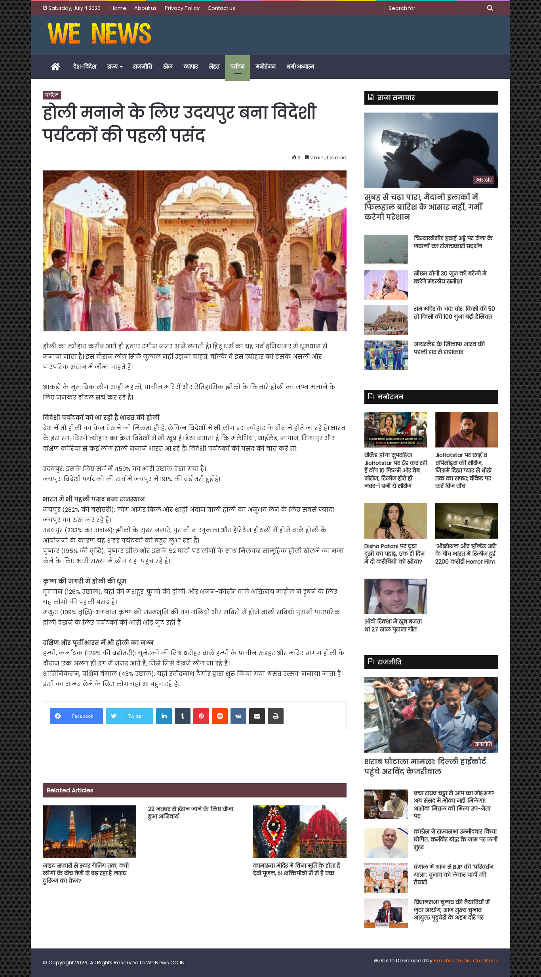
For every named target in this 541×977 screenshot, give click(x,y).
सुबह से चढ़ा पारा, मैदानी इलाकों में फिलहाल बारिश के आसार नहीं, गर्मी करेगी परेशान (423, 207)
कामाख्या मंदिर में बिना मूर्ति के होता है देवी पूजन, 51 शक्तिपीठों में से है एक (296, 869)
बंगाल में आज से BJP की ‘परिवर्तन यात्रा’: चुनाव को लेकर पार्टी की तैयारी (453, 874)
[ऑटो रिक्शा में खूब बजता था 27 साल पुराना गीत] (395, 596)
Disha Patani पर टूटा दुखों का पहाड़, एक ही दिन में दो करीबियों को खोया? (394, 554)
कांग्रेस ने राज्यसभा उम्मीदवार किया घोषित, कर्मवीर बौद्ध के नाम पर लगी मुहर (455, 839)
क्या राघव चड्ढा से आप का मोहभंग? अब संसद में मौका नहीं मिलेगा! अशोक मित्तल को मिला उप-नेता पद (454, 804)
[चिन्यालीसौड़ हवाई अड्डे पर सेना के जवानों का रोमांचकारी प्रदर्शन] (386, 249)
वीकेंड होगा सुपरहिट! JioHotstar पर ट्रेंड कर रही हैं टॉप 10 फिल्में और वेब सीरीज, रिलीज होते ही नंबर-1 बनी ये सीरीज (395, 470)
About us (145, 8)
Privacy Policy (182, 8)
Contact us (221, 8)
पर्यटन (237, 67)
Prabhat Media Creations (466, 960)
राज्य (112, 67)
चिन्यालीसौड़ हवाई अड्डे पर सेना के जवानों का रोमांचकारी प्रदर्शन (453, 242)
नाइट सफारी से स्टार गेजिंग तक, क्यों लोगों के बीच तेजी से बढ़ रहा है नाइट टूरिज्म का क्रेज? (86, 873)
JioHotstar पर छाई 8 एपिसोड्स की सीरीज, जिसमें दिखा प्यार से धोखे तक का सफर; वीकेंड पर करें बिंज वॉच (463, 470)
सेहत (214, 67)
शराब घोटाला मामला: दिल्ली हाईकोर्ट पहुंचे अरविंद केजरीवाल (425, 766)
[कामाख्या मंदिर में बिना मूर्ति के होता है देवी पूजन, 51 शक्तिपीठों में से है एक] (300, 831)
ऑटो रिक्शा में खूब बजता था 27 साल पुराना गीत (393, 625)
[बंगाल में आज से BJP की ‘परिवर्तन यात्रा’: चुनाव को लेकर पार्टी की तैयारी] (386, 878)
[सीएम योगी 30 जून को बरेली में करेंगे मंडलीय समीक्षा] (386, 285)
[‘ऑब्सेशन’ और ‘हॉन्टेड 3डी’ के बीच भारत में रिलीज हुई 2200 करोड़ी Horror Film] (466, 521)
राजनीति (142, 67)
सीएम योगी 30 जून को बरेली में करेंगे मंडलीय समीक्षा (450, 277)
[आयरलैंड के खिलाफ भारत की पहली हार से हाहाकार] (386, 355)
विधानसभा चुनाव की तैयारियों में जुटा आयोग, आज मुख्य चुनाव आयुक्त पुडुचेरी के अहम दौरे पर (452, 910)
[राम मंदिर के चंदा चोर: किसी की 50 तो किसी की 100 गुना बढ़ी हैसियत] (386, 320)
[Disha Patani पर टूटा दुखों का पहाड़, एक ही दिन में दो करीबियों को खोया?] (395, 521)
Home (118, 8)
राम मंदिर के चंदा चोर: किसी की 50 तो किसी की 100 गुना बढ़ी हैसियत (454, 313)
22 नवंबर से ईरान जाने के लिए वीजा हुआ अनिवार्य (190, 812)
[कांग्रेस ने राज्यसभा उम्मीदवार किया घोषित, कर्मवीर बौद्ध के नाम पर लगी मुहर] (386, 843)
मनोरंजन (265, 67)
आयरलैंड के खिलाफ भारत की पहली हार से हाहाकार (449, 348)
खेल (168, 67)
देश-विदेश (84, 67)
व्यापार (191, 67)
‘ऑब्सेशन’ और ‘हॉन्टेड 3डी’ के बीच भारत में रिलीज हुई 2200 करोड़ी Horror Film (466, 554)
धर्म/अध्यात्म (300, 67)
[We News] (99, 35)
